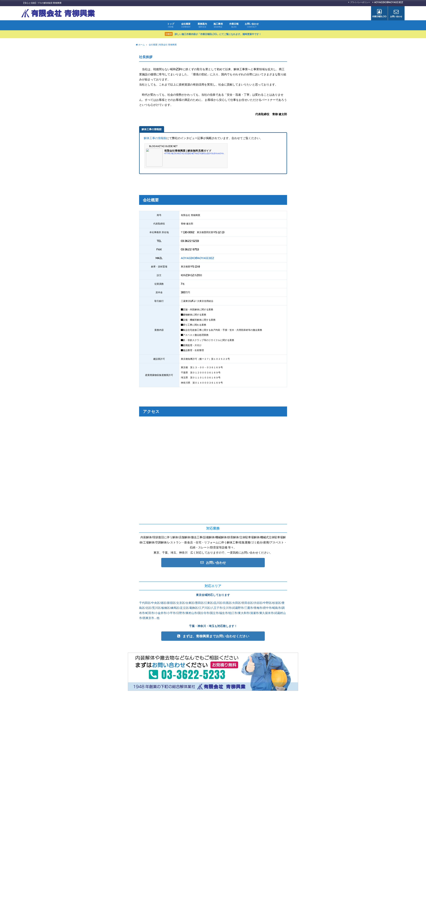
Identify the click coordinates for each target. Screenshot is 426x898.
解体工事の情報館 (155, 138)
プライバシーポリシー (360, 2)
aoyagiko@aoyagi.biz (388, 2)
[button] (213, 562)
